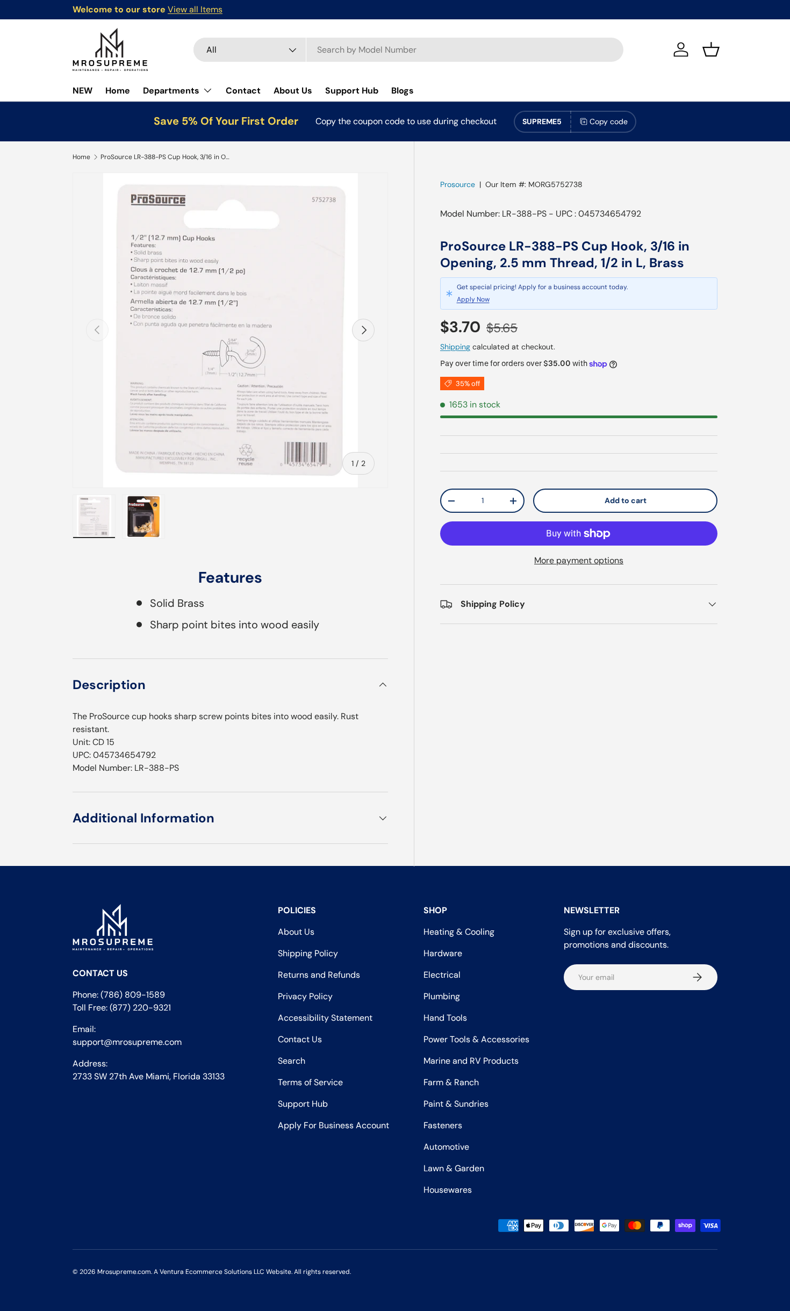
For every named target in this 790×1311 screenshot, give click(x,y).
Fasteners (442, 1125)
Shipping (455, 347)
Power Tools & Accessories (476, 1039)
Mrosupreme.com (124, 1271)
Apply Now (473, 300)
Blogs (402, 90)
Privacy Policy (305, 996)
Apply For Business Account (333, 1125)
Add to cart (626, 500)
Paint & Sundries (456, 1103)
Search (291, 1060)
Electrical (442, 974)
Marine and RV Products (471, 1060)
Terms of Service (310, 1082)
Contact (243, 90)
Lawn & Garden (453, 1168)
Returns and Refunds (319, 974)
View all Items (195, 9)
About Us (293, 90)
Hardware (442, 953)
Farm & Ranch (451, 1082)
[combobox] (408, 50)
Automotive (446, 1146)
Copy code (609, 121)
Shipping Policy (308, 953)
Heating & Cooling (458, 931)
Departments (171, 90)
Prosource (457, 184)
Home (117, 90)
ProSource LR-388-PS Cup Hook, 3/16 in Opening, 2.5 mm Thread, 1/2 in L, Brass (164, 157)
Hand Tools (445, 1017)
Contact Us (300, 1039)
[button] (711, 49)
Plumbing (441, 996)
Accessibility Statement (325, 1017)
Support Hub (351, 90)
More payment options (578, 560)
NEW (82, 90)
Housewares (447, 1189)
